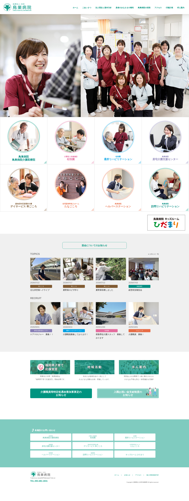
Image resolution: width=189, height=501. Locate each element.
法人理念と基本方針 (103, 8)
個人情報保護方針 (152, 475)
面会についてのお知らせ (94, 245)
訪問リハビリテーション (93, 454)
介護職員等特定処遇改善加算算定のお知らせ (61, 393)
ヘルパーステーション (51, 454)
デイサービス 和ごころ (93, 445)
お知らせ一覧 (154, 254)
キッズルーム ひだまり (135, 455)
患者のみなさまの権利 (125, 8)
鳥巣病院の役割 (144, 8)
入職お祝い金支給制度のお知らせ (128, 393)
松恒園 (93, 437)
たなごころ (135, 445)
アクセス (158, 8)
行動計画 (169, 8)
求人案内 (180, 8)
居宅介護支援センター (51, 445)
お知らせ (127, 475)
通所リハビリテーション (135, 437)
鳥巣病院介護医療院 (51, 437)
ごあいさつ (86, 8)
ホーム (75, 8)
